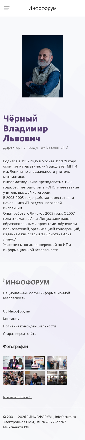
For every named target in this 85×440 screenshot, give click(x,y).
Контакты (11, 318)
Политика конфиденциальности (29, 326)
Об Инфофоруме (16, 311)
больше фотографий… (17, 397)
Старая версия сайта (19, 333)
